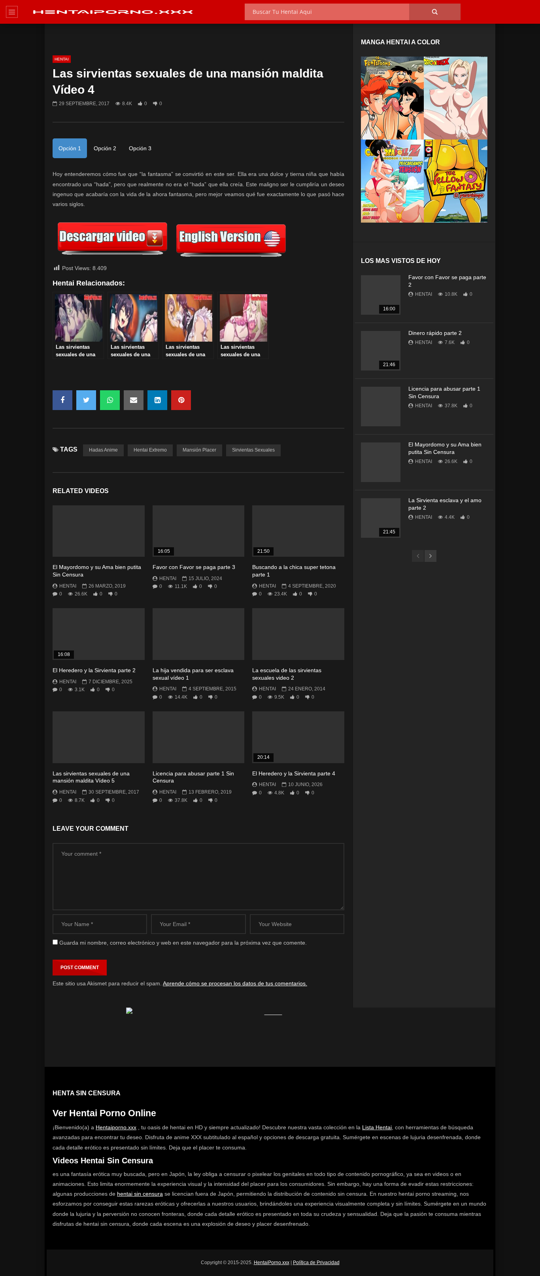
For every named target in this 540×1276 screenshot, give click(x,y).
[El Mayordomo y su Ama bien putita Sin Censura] (99, 531)
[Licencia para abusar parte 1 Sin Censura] (199, 737)
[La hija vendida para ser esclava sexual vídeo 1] (199, 634)
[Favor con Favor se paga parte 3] (199, 531)
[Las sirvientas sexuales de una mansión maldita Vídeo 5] (99, 737)
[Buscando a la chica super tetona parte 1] (298, 531)
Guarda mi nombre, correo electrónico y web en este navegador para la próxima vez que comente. (183, 943)
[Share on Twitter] (86, 400)
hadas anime (103, 450)
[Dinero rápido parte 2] (380, 351)
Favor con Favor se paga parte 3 (194, 567)
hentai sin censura (140, 1194)
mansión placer (199, 450)
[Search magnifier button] (435, 12)
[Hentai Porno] (113, 12)
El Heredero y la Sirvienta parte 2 (94, 670)
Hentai (62, 59)
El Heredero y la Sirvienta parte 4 (293, 773)
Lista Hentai (377, 1127)
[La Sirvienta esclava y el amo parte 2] (380, 518)
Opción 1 (70, 148)
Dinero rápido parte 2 (435, 333)
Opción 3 (140, 148)
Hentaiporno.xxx (116, 1127)
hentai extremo (150, 450)
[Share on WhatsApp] (110, 400)
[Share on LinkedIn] (157, 400)
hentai (67, 586)
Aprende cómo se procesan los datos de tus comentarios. (235, 983)
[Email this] (133, 400)
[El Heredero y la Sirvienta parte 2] (99, 634)
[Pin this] (181, 400)
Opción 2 (105, 148)
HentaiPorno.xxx (271, 1262)
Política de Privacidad (316, 1262)
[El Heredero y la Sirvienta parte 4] (298, 737)
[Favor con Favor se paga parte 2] (380, 295)
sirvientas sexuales (253, 450)
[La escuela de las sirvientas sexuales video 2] (298, 634)
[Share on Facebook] (62, 400)
